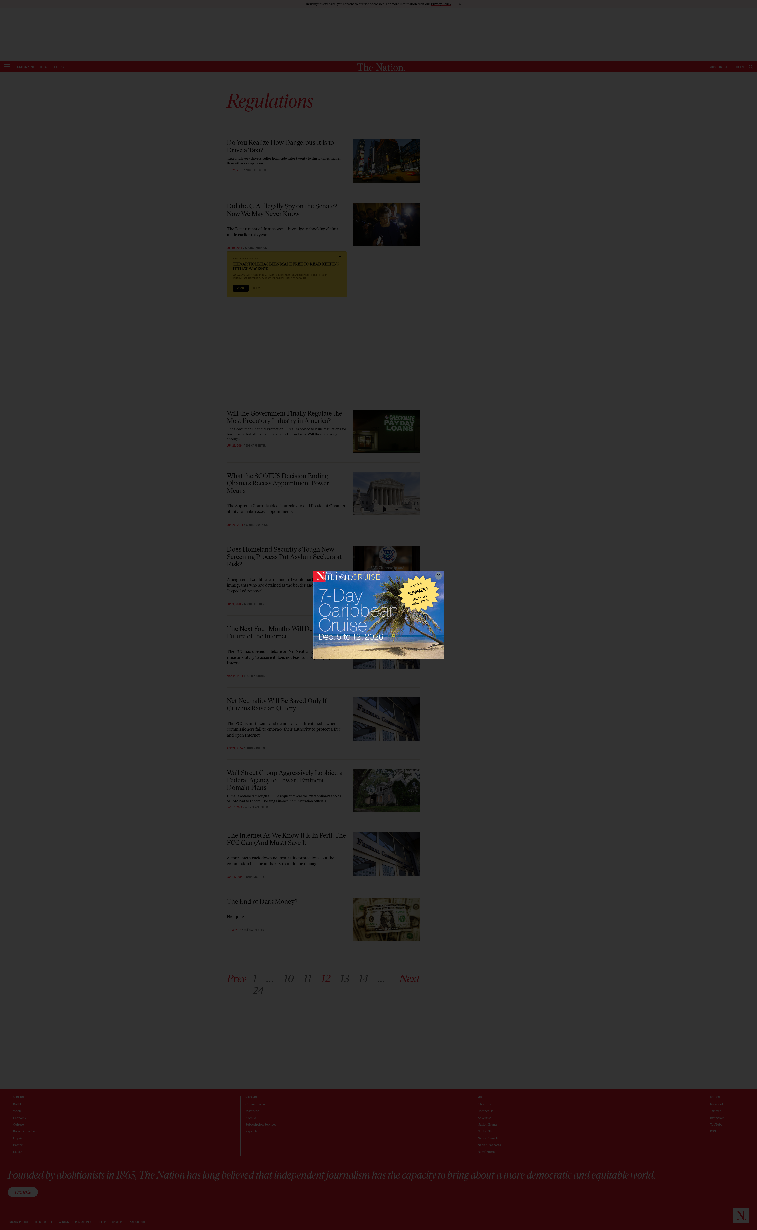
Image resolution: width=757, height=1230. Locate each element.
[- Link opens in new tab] (378, 615)
